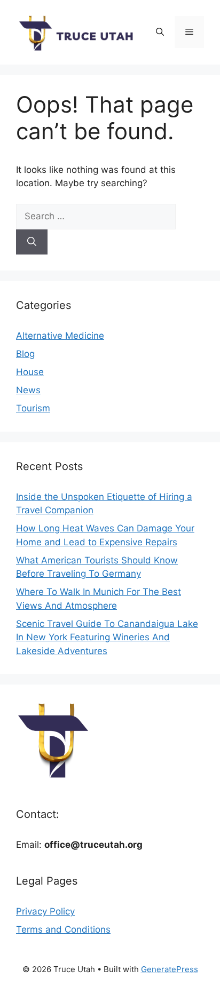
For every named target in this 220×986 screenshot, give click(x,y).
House (30, 372)
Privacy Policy (45, 911)
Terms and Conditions (63, 929)
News (28, 390)
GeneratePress (169, 969)
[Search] (32, 242)
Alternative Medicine (60, 335)
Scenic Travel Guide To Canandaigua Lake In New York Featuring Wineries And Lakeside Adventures (107, 637)
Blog (25, 353)
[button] (160, 32)
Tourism (33, 408)
